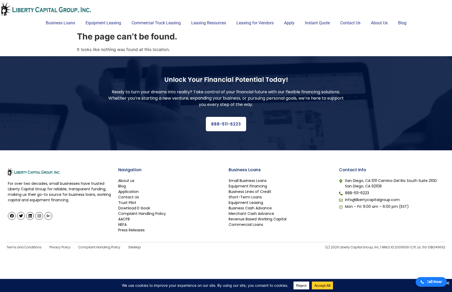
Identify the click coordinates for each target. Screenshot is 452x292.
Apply (289, 22)
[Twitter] (21, 216)
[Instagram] (39, 216)
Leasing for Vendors (255, 22)
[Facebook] (12, 216)
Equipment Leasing (103, 22)
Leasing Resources (208, 22)
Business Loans (60, 22)
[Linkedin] (30, 216)
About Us (379, 22)
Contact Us (350, 22)
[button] (431, 282)
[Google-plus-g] (48, 216)
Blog (402, 22)
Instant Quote (317, 22)
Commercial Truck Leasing (156, 22)
